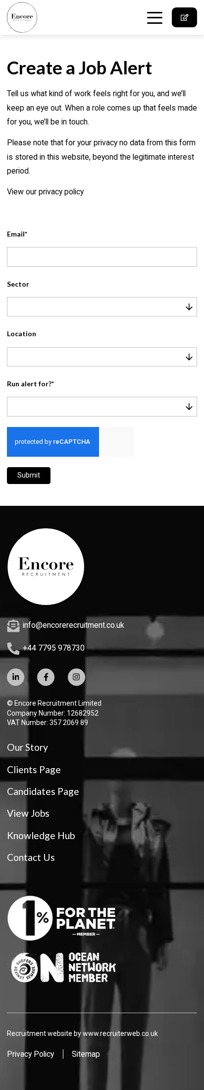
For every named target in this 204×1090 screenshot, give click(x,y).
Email (17, 234)
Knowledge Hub (41, 835)
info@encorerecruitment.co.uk (73, 625)
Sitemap (86, 1054)
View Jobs (28, 813)
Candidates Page (43, 791)
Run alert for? (30, 384)
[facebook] (45, 677)
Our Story (27, 747)
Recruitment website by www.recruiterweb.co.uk (82, 1033)
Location (21, 334)
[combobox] (109, 307)
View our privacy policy (45, 191)
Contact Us (31, 857)
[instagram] (76, 677)
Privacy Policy (30, 1054)
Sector (18, 284)
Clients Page (34, 769)
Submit (28, 475)
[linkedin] (15, 677)
